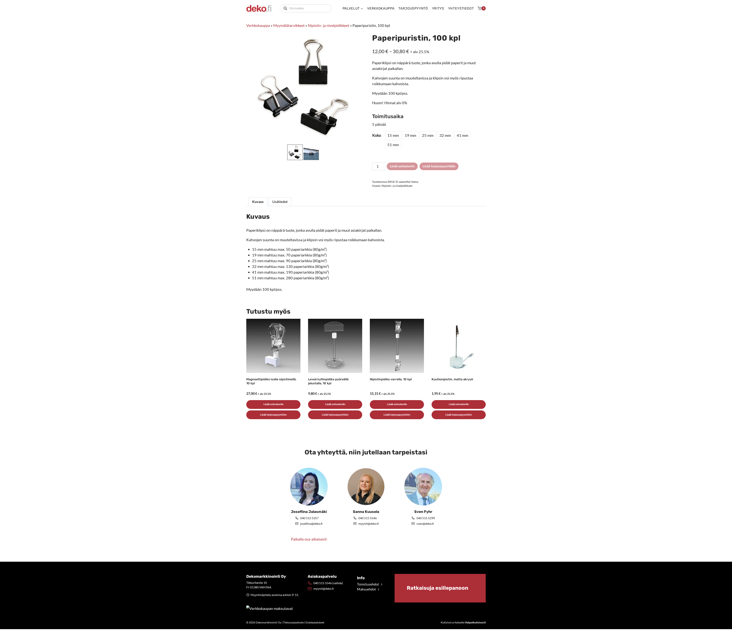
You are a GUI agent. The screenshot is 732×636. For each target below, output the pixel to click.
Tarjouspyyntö (413, 8)
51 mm (393, 144)
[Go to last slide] (289, 152)
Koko (376, 135)
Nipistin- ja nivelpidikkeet (328, 25)
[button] (295, 152)
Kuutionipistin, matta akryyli (452, 379)
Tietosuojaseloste (293, 622)
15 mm (393, 135)
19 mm (410, 135)
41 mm (462, 135)
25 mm (427, 135)
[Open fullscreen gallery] (356, 139)
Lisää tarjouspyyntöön (439, 166)
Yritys (438, 8)
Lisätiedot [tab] (280, 201)
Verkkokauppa (381, 8)
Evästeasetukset (315, 622)
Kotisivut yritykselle (463, 622)
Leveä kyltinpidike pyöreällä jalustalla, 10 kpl (328, 381)
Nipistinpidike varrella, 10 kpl (391, 379)
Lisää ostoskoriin (402, 166)
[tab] (302, 140)
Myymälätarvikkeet (289, 25)
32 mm (445, 135)
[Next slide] (316, 152)
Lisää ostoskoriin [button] (273, 404)
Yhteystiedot (461, 8)
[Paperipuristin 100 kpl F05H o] (303, 87)
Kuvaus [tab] (258, 201)
